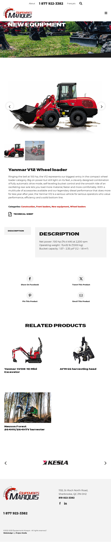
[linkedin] (65, 503)
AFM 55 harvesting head (78, 369)
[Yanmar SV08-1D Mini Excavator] (27, 350)
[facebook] (60, 503)
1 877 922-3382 (15, 513)
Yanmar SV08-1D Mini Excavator (20, 370)
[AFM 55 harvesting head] (83, 350)
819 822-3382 (67, 497)
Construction (28, 206)
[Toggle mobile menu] (106, 13)
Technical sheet (23, 214)
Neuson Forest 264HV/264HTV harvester (24, 428)
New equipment (60, 206)
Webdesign (8, 533)
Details (8, 378)
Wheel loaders (78, 206)
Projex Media (21, 533)
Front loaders (43, 206)
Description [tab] (16, 231)
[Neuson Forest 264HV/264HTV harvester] (27, 407)
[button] (5, 463)
